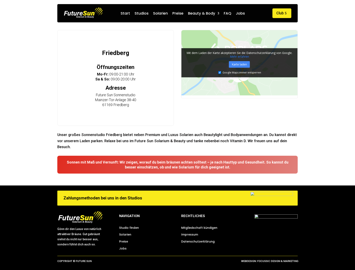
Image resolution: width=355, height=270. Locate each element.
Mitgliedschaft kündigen (199, 228)
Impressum (189, 234)
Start (125, 14)
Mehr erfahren (239, 56)
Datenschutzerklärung (198, 241)
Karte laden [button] (239, 64)
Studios (142, 14)
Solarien (160, 14)
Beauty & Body (201, 14)
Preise (177, 14)
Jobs (240, 14)
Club (280, 13)
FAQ (227, 14)
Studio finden (129, 228)
